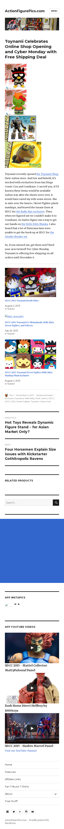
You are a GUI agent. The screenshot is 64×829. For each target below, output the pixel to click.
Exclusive (9, 398)
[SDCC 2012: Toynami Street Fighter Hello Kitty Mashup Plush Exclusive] (30, 354)
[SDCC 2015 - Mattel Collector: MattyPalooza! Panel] (32, 648)
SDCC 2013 (10, 401)
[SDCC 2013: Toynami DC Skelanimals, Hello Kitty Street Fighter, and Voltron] (30, 317)
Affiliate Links (13, 779)
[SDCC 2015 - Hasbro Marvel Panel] (32, 728)
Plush (37, 398)
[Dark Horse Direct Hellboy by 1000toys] (32, 688)
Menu (54, 11)
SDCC (51, 398)
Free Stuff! (11, 801)
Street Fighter (23, 401)
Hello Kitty (30, 398)
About (9, 794)
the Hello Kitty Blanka (34, 224)
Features (10, 772)
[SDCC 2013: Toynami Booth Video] (30, 282)
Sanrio (44, 398)
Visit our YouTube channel (21, 750)
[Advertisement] (32, 551)
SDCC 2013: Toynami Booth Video (22, 300)
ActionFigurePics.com (25, 11)
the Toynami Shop (47, 174)
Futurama (19, 398)
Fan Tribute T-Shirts (17, 786)
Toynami (35, 401)
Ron (11, 395)
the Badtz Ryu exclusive (30, 211)
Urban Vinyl (45, 401)
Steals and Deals (44, 395)
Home (8, 764)
